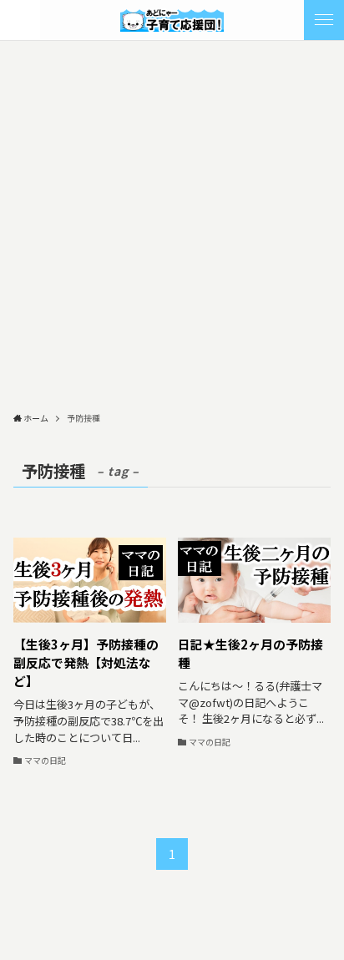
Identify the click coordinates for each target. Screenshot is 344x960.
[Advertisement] (172, 221)
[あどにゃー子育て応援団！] (172, 20)
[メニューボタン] (324, 20)
